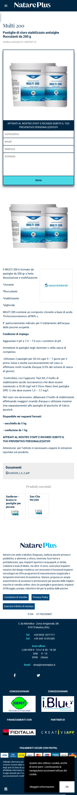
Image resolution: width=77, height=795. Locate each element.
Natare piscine (32, 5)
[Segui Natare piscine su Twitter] (38, 675)
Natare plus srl (38, 545)
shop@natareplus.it (44, 664)
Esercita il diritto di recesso (18, 606)
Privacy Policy (40, 597)
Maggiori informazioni (42, 786)
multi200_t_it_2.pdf (19, 473)
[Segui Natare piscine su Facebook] (15, 675)
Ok (67, 786)
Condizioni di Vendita (15, 597)
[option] (38, 226)
